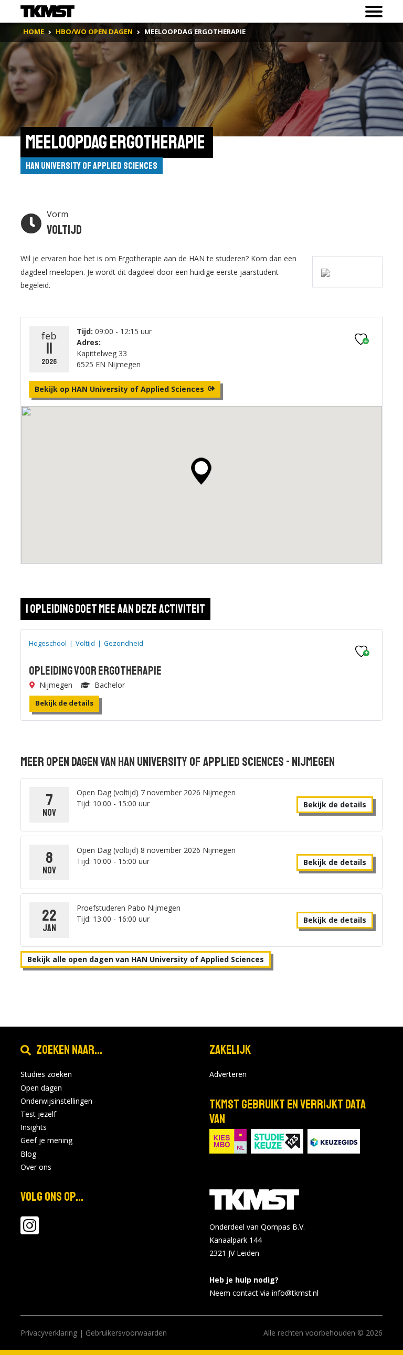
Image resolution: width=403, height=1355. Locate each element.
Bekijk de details (64, 703)
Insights (33, 1127)
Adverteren (228, 1074)
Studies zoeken (46, 1074)
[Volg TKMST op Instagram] (29, 1230)
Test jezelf (38, 1114)
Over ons (35, 1167)
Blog (28, 1154)
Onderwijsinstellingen (56, 1101)
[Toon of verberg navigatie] (371, 11)
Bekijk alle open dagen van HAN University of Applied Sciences (145, 959)
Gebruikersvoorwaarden (126, 1333)
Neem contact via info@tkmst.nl (264, 1293)
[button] (201, 471)
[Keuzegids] (333, 1140)
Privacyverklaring (48, 1333)
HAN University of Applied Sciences (91, 166)
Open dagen (41, 1088)
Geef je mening (46, 1140)
